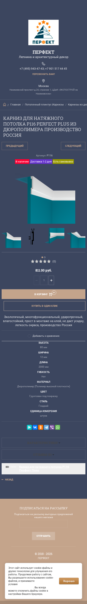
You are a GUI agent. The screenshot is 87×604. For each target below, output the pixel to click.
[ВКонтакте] (35, 427)
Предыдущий (14, 146)
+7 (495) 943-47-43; (32, 68)
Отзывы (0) (42, 455)
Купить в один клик (45, 306)
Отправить (43, 536)
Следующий (73, 146)
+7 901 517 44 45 (56, 68)
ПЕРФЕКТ (43, 52)
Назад (9, 479)
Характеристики (42, 443)
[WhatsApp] (57, 427)
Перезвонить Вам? (43, 74)
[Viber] (52, 427)
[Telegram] (46, 427)
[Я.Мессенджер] (29, 427)
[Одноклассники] (40, 427)
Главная (15, 104)
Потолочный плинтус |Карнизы (44, 104)
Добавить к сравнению (46, 335)
